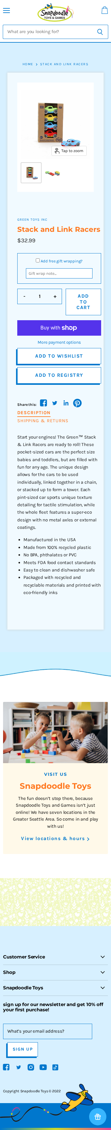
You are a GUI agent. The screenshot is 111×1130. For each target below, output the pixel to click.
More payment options (59, 342)
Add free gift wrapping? (62, 261)
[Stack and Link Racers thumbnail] (31, 173)
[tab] (34, 413)
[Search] (100, 32)
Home (28, 64)
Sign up (23, 1049)
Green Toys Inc (32, 220)
